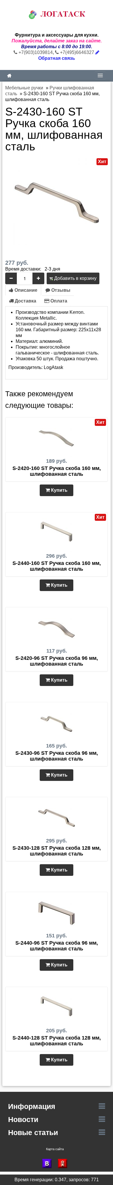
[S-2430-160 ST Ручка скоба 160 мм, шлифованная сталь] (56, 201)
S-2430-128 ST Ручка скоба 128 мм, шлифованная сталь (56, 851)
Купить (59, 490)
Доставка (25, 300)
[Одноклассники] (64, 1163)
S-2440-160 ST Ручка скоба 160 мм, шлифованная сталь (56, 566)
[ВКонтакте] (48, 1163)
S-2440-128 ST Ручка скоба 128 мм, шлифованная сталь (56, 1041)
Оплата (58, 300)
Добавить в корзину (74, 278)
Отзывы (60, 290)
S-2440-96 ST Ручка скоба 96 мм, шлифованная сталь (56, 946)
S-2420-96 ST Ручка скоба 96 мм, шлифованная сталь (56, 661)
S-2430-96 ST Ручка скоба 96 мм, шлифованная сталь (56, 756)
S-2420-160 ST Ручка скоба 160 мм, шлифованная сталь (56, 471)
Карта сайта (55, 1149)
